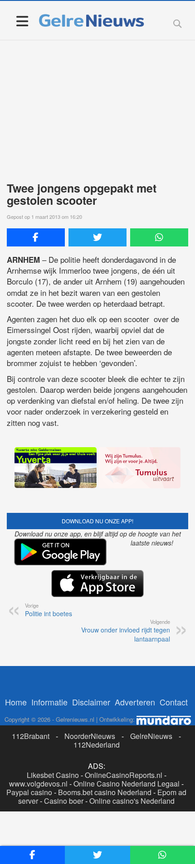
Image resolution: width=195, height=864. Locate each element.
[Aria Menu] (22, 21)
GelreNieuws (151, 736)
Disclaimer (91, 702)
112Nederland (96, 744)
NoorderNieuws (89, 736)
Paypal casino (29, 792)
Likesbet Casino (53, 775)
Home (16, 702)
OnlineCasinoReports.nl (123, 775)
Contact (174, 702)
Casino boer (63, 801)
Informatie (49, 702)
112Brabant (30, 736)
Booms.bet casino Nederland (104, 792)
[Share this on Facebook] (36, 237)
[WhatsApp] (159, 237)
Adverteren (135, 702)
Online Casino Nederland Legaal (126, 783)
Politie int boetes (48, 610)
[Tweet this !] (97, 237)
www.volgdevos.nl (38, 783)
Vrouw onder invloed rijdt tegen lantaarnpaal (125, 630)
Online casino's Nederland (132, 801)
